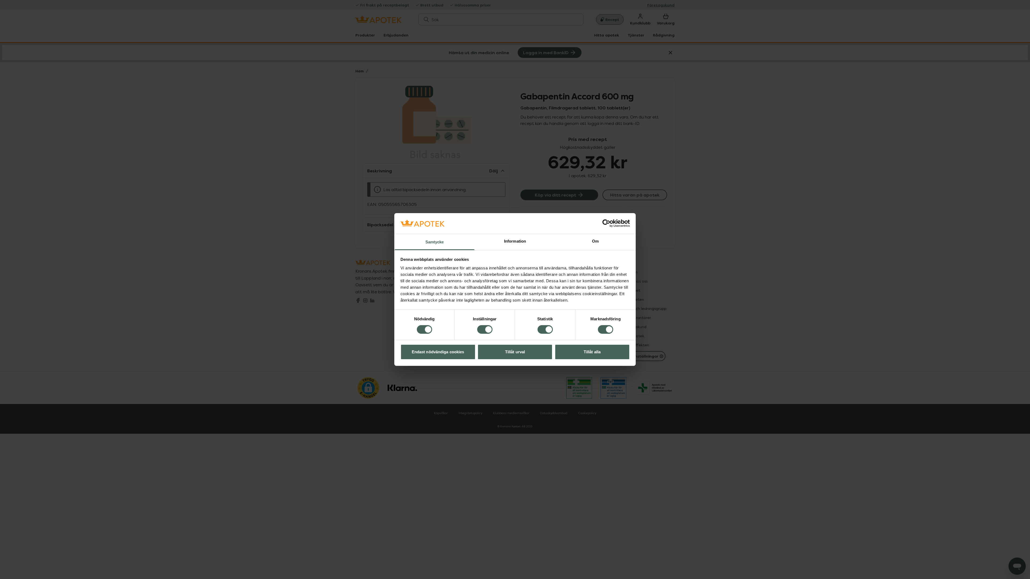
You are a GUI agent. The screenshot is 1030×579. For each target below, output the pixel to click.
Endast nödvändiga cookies (438, 352)
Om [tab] (595, 241)
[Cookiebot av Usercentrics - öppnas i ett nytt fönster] (606, 223)
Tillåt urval (515, 352)
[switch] (484, 329)
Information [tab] (515, 241)
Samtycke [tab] (434, 242)
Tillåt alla (592, 352)
